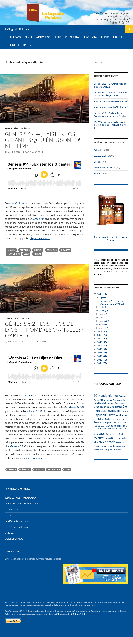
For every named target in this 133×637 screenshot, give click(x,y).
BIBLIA (28, 37)
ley (117, 434)
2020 (102, 349)
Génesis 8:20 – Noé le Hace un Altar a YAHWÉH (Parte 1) (110, 94)
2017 (102, 359)
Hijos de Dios (14, 254)
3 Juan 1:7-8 (79, 614)
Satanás (116, 446)
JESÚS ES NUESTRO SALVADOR (21, 497)
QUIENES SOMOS (20, 44)
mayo (103, 314)
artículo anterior (28, 395)
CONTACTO (11, 532)
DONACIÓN (11, 509)
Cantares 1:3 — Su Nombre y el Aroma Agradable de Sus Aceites (110, 114)
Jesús (57, 37)
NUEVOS (15, 37)
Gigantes (65, 250)
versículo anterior (21, 203)
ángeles (11, 250)
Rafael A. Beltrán (34, 152)
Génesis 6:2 (16, 446)
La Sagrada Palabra (17, 29)
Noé (113, 438)
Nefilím (37, 254)
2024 (102, 335)
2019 (102, 352)
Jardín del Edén (104, 428)
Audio (105, 37)
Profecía (98, 173)
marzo (104, 321)
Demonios (25, 250)
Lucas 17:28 (35, 411)
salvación (106, 446)
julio (103, 307)
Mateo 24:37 (75, 407)
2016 (102, 363)
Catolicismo (120, 403)
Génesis (26, 128)
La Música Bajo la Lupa (16, 521)
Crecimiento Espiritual (108, 406)
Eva (118, 415)
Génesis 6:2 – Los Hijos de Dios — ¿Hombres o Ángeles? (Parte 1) (44, 329)
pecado (110, 442)
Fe (106, 419)
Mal (121, 434)
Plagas (118, 442)
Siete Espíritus (107, 449)
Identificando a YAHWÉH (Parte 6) (111, 101)
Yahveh (119, 450)
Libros (117, 37)
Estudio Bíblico (13, 128)
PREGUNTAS (72, 37)
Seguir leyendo (40, 238)
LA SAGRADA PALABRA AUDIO (21, 503)
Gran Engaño (105, 422)
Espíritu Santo (104, 415)
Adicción (123, 396)
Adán (96, 399)
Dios (117, 410)
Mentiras (99, 438)
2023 (102, 338)
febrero (104, 324)
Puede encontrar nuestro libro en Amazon (110, 238)
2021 (102, 345)
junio (103, 310)
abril (103, 317)
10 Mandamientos (106, 395)
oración (120, 438)
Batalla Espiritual (106, 403)
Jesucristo (117, 428)
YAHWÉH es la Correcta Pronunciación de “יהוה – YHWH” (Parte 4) (110, 124)
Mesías (108, 438)
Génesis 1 (116, 422)
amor (103, 399)
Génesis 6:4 (37, 218)
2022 (102, 342)
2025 (102, 331)
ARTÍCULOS (43, 37)
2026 (102, 294)
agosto (104, 297)
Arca (109, 400)
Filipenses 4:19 (64, 614)
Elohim (124, 411)
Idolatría (121, 425)
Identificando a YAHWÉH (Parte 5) (111, 107)
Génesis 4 (101, 426)
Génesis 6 (38, 250)
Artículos (98, 150)
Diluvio (109, 410)
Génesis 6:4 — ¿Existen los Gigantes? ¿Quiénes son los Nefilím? (43, 140)
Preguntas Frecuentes (104, 167)
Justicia (111, 434)
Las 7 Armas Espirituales (17, 527)
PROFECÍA (90, 37)
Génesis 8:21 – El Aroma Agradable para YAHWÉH (110, 85)
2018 (102, 356)
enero (103, 328)
